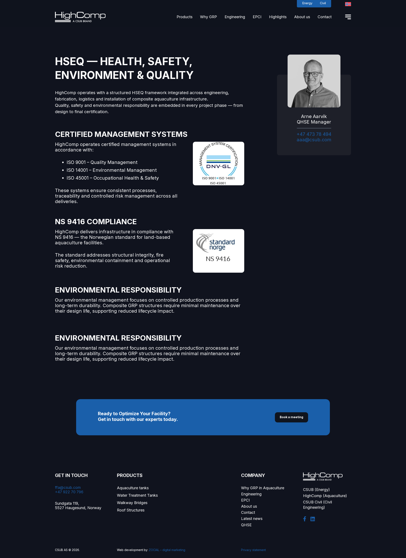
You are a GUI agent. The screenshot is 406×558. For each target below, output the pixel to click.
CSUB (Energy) (316, 489)
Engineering (251, 494)
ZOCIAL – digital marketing (167, 550)
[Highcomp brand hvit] (80, 17)
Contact (248, 512)
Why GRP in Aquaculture (262, 488)
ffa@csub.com (68, 487)
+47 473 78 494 (313, 134)
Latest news (251, 518)
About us (249, 506)
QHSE (246, 525)
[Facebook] (304, 518)
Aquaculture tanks (133, 488)
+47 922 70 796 (69, 492)
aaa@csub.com (314, 139)
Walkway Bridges (132, 502)
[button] (194, 18)
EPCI (245, 500)
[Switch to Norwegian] (348, 4)
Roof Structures (130, 510)
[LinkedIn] (312, 518)
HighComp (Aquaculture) (325, 495)
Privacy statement (253, 550)
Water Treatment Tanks (137, 495)
